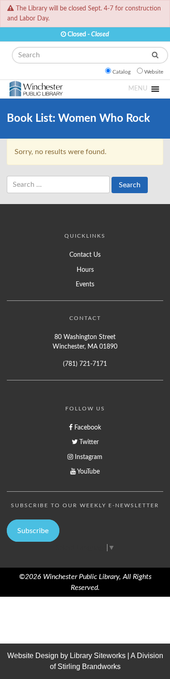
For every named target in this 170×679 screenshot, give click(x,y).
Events (85, 284)
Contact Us (85, 254)
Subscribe (33, 530)
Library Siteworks (98, 655)
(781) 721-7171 (85, 363)
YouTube (88, 471)
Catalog (121, 72)
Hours (85, 269)
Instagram (87, 457)
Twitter (88, 442)
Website (153, 72)
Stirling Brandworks (89, 666)
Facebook (87, 427)
